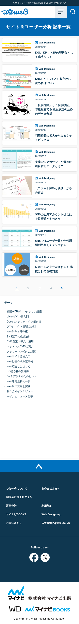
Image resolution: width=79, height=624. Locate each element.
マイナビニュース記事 (20, 396)
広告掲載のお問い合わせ (56, 523)
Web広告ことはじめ (18, 366)
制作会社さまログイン (19, 497)
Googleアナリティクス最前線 (24, 321)
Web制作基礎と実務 (18, 386)
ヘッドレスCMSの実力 (20, 346)
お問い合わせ (14, 523)
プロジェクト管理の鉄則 (21, 326)
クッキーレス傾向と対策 (21, 351)
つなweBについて (16, 488)
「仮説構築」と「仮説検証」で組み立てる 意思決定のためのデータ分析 (54, 109)
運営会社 (11, 505)
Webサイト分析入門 (18, 356)
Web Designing (47, 42)
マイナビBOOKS (16, 514)
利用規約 (47, 505)
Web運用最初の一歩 (18, 381)
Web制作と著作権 (17, 331)
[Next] (62, 288)
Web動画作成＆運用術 (20, 361)
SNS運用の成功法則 (19, 336)
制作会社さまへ (51, 488)
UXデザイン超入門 (18, 316)
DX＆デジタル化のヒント (22, 376)
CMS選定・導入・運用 (20, 341)
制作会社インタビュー (20, 391)
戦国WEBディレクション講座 (24, 311)
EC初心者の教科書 (18, 371)
